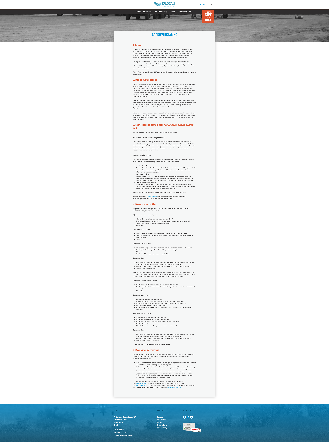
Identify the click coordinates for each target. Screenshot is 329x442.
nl (212, 4)
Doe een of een (208, 16)
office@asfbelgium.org (174, 387)
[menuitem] (200, 4)
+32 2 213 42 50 (121, 430)
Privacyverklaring (152, 197)
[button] (147, 11)
